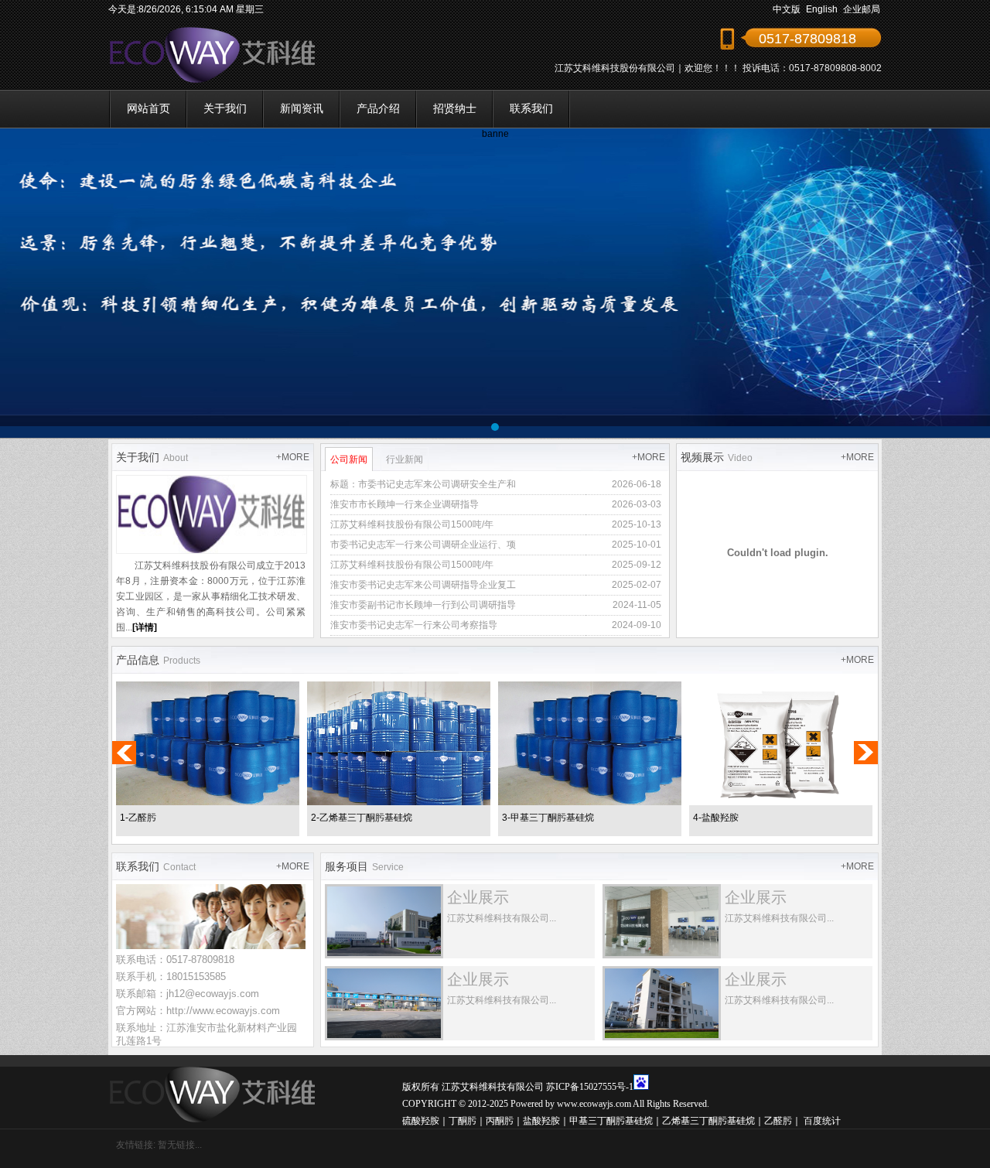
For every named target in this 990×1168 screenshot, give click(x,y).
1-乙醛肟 (138, 817)
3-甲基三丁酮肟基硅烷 (548, 817)
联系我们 (531, 108)
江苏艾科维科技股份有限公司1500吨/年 (411, 524)
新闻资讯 (301, 108)
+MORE (292, 457)
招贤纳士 (454, 108)
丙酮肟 (500, 1120)
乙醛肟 (778, 1120)
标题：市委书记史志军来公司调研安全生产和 (423, 484)
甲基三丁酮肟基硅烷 (611, 1120)
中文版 (787, 9)
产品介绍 (378, 108)
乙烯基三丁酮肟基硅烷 (708, 1120)
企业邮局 (861, 9)
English (822, 9)
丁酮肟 (462, 1120)
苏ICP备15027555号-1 (589, 1086)
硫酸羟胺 (420, 1120)
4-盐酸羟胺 (716, 817)
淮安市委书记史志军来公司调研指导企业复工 (423, 584)
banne (495, 133)
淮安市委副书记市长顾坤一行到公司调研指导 (423, 604)
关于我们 (225, 108)
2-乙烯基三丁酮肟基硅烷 (361, 817)
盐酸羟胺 (541, 1120)
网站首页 (148, 108)
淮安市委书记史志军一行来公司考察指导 (413, 625)
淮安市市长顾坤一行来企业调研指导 (404, 504)
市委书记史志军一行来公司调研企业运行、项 (423, 544)
